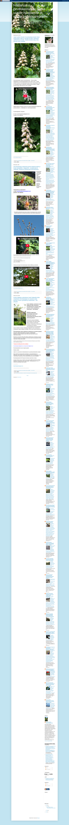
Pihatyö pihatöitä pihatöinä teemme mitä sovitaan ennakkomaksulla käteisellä (50, 421)
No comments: (33, 160)
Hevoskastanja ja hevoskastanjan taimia (49, 722)
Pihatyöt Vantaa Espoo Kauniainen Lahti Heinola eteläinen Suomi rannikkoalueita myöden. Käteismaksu (49, 595)
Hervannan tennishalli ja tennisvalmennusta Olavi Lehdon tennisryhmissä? (49, 559)
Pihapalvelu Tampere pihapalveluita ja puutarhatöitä (49, 227)
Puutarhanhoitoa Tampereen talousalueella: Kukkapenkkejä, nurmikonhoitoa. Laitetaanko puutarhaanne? (50, 127)
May (47, 810)
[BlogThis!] (15, 161)
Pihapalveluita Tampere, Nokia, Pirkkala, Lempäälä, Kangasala (50, 208)
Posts (47, 767)
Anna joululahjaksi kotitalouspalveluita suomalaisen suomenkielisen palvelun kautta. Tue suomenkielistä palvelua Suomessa (50, 674)
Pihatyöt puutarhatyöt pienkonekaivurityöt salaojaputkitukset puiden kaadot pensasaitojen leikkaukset (50, 576)
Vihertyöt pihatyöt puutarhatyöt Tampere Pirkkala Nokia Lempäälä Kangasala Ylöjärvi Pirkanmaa (50, 404)
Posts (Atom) (19, 377)
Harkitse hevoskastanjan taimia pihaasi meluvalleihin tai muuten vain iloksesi (50, 88)
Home (27, 375)
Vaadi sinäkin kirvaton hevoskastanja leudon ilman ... (50, 808)
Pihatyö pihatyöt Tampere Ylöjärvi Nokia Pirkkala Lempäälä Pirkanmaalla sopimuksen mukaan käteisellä (50, 439)
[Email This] (14, 161)
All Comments (48, 769)
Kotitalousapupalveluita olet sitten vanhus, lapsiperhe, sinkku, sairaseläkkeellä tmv (50, 670)
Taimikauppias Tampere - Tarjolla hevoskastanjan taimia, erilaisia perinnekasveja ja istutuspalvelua (50, 386)
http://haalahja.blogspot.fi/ (17, 157)
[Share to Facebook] (17, 161)
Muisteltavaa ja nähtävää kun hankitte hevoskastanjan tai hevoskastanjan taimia (50, 779)
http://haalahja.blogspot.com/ (18, 288)
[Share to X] (16, 161)
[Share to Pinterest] (18, 161)
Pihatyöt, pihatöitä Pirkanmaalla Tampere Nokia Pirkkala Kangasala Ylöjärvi (50, 472)
